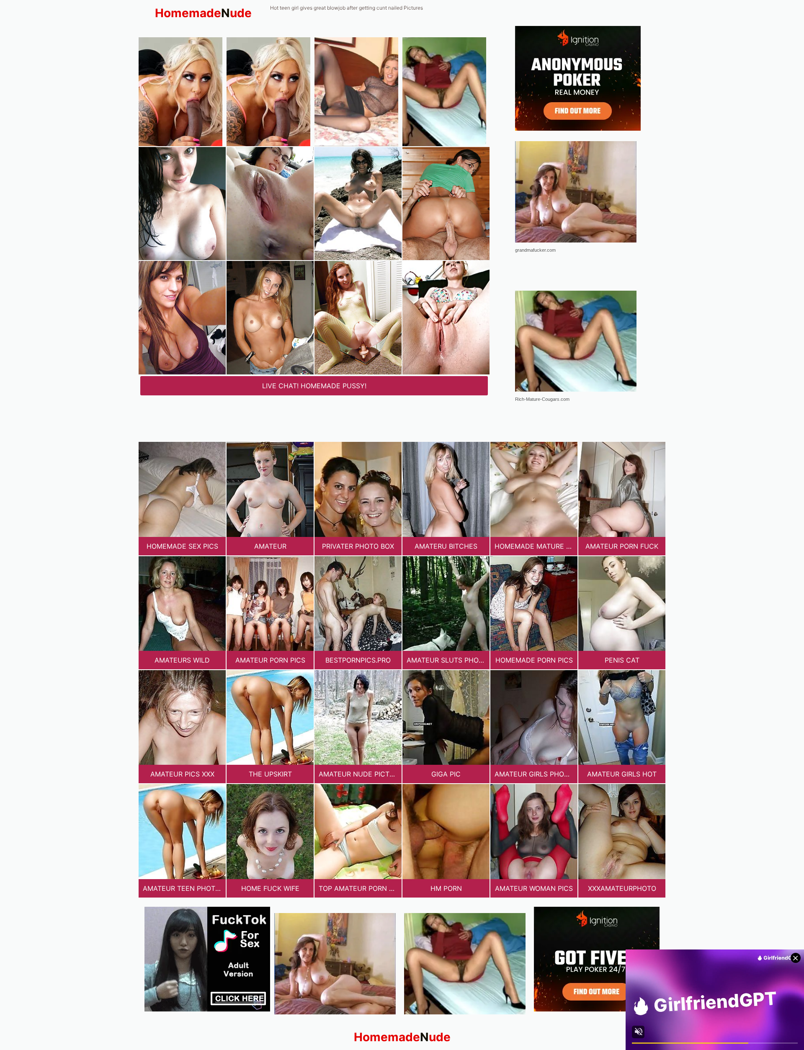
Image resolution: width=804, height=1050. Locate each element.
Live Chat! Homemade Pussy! (314, 386)
